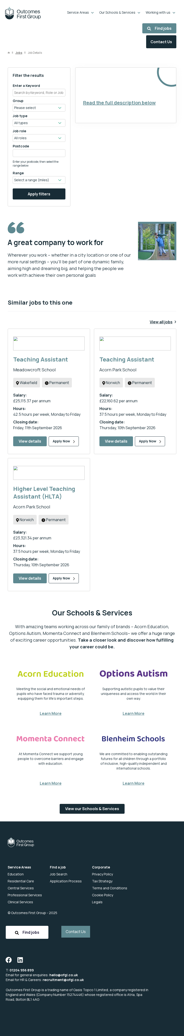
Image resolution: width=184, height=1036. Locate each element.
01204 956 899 (22, 970)
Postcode (21, 146)
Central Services (21, 888)
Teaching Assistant (40, 359)
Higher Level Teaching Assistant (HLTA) (44, 492)
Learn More (51, 713)
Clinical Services (20, 902)
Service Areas (78, 12)
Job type (20, 116)
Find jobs (163, 28)
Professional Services (25, 895)
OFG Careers (23, 13)
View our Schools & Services (92, 808)
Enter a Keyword (26, 85)
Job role (19, 131)
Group (18, 100)
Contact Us (161, 41)
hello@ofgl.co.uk (63, 975)
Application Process (66, 881)
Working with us (158, 12)
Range (18, 173)
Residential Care (21, 881)
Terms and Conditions (109, 888)
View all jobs (161, 322)
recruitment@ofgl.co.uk (63, 979)
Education (16, 874)
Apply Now (62, 441)
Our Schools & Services (117, 12)
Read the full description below (119, 102)
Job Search (58, 874)
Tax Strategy (102, 881)
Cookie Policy (102, 895)
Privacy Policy (102, 874)
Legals (97, 902)
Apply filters (39, 194)
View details (30, 441)
